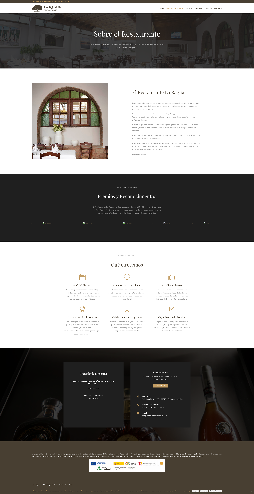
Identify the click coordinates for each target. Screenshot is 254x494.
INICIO (162, 8)
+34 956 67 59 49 (38, 1)
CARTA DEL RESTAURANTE (195, 8)
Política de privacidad (49, 485)
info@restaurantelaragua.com (154, 415)
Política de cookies (65, 485)
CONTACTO (218, 8)
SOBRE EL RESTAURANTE (174, 8)
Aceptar (195, 491)
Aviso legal (35, 485)
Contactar (160, 386)
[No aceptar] (252, 491)
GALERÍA (209, 8)
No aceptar (203, 491)
